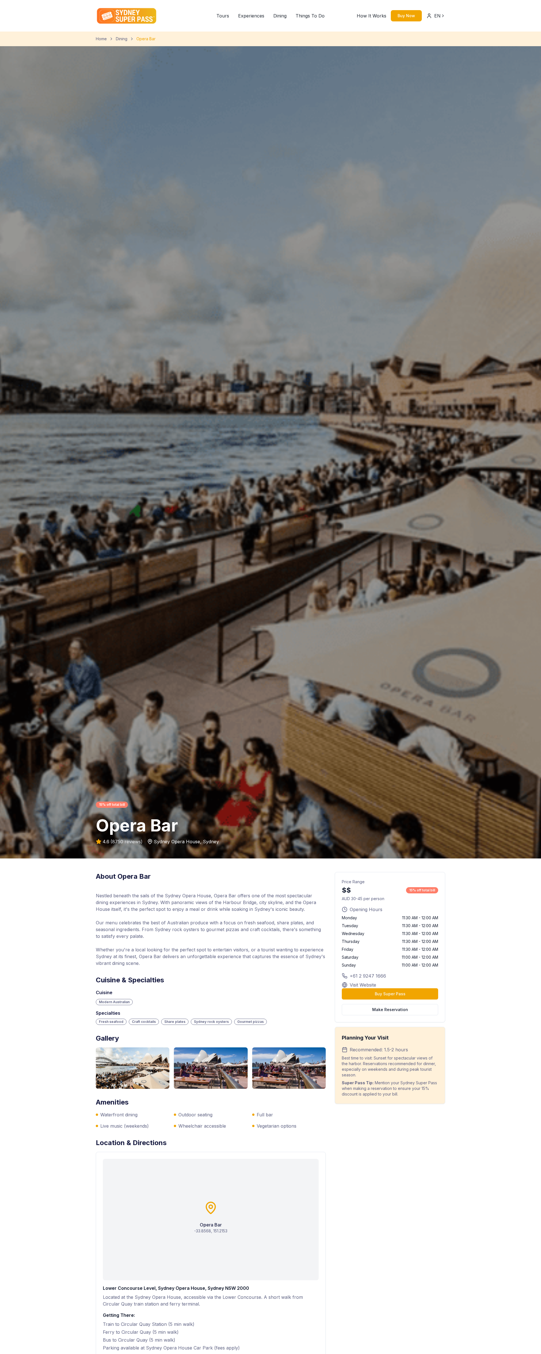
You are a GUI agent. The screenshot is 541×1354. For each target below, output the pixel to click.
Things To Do (310, 16)
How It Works (371, 16)
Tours (222, 16)
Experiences (251, 16)
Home (101, 38)
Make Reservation (390, 1009)
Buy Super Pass (390, 993)
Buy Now (406, 15)
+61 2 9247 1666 (368, 976)
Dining (280, 16)
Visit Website (363, 985)
